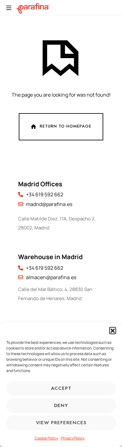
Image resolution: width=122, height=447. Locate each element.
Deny (61, 405)
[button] (112, 330)
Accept (61, 388)
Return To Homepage (65, 126)
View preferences (61, 422)
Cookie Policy (46, 438)
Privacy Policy (72, 438)
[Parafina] (33, 8)
